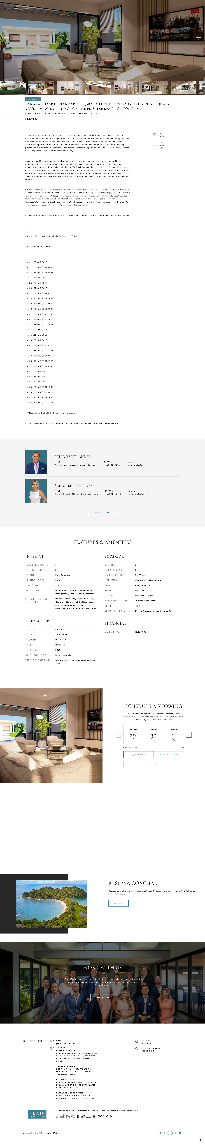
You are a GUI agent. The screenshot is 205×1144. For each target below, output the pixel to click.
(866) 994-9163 (147, 1043)
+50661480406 (113, 494)
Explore (118, 903)
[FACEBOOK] (160, 1133)
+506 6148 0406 (147, 1051)
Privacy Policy (52, 1133)
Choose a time (130, 747)
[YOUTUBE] (179, 1133)
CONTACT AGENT (102, 512)
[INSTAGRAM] (166, 1133)
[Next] (189, 735)
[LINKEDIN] (173, 1133)
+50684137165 (112, 465)
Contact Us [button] (102, 997)
